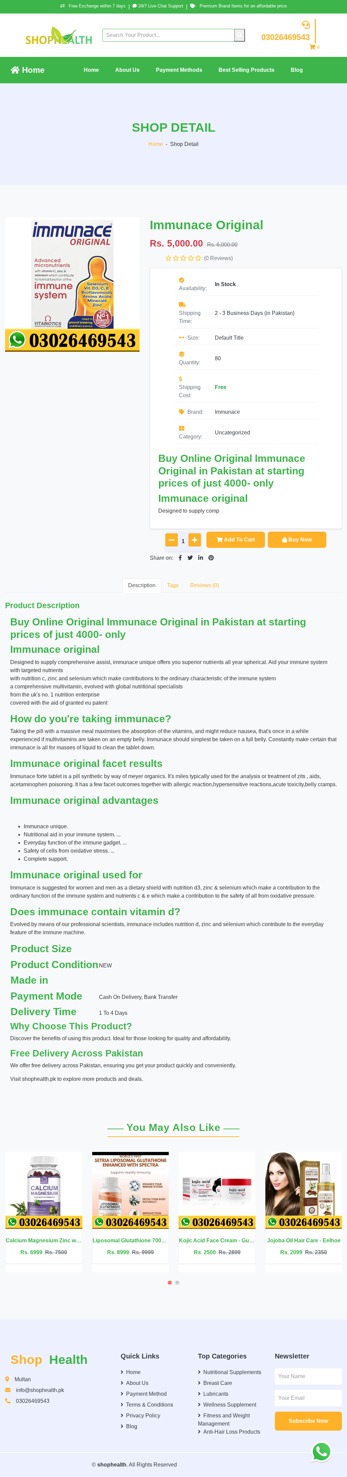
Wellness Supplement (229, 1405)
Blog (297, 70)
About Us (127, 70)
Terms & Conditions (149, 1405)
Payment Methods (179, 70)
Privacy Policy (143, 1415)
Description (142, 585)
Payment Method (146, 1394)
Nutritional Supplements (232, 1372)
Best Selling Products (246, 70)
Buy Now (300, 539)
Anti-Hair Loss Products (231, 1432)
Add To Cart (239, 539)
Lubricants (215, 1394)
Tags (173, 585)
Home (32, 69)
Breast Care (217, 1383)
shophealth (111, 1465)
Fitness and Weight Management (224, 1420)
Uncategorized (232, 432)
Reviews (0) (204, 585)
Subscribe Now (308, 1421)
